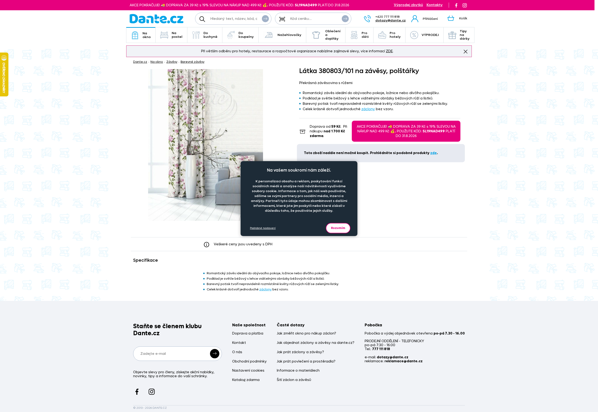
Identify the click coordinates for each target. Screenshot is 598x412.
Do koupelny (246, 35)
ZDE (389, 51)
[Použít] (345, 18)
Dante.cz (140, 62)
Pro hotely (395, 35)
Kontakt (239, 343)
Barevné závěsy (192, 62)
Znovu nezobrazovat (465, 51)
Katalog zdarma (246, 380)
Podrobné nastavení (263, 228)
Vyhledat (265, 18)
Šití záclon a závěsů (294, 380)
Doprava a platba (247, 333)
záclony (368, 109)
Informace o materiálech (298, 371)
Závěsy (171, 62)
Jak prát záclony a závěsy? (300, 352)
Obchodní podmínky (249, 361)
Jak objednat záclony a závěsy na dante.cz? (315, 343)
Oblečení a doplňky (333, 35)
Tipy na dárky (465, 35)
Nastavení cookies (248, 371)
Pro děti (365, 35)
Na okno (146, 35)
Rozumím (338, 228)
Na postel (177, 35)
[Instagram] (464, 5)
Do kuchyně (210, 35)
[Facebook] (456, 5)
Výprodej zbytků (408, 5)
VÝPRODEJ (430, 35)
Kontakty (435, 5)
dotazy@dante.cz (390, 20)
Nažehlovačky (289, 35)
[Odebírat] (214, 353)
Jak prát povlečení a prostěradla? (306, 361)
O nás (237, 352)
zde (433, 153)
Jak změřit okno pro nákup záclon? (306, 333)
